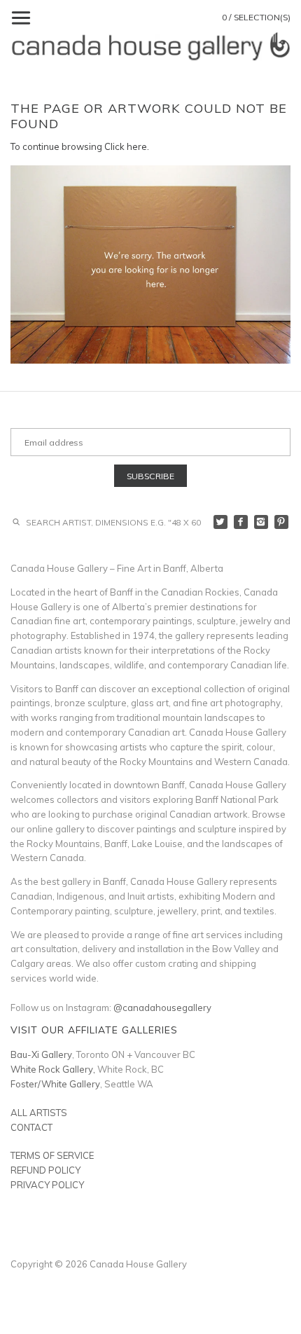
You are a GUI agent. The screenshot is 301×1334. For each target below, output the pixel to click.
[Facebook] (241, 522)
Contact (31, 1127)
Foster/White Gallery (55, 1083)
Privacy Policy (47, 1184)
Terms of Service (52, 1155)
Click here (125, 146)
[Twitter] (221, 522)
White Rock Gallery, (52, 1069)
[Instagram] (261, 522)
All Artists (38, 1112)
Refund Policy (45, 1170)
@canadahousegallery (162, 1007)
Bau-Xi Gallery (41, 1054)
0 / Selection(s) (256, 17)
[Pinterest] (281, 522)
